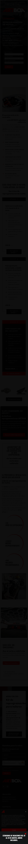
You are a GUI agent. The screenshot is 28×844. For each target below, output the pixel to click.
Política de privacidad (13, 841)
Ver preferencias (14, 838)
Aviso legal (21, 841)
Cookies (6, 841)
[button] (26, 811)
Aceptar (14, 830)
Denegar (14, 834)
